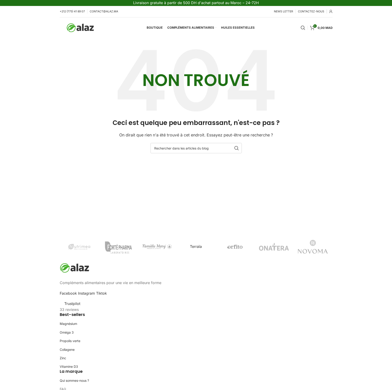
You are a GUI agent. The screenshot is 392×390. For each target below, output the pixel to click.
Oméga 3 (67, 332)
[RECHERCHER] (236, 148)
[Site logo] (80, 27)
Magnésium (68, 324)
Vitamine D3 (69, 366)
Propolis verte (70, 341)
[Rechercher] (303, 27)
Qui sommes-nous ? (74, 380)
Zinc (63, 358)
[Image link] (74, 267)
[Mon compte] (331, 11)
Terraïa (196, 246)
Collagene (67, 349)
